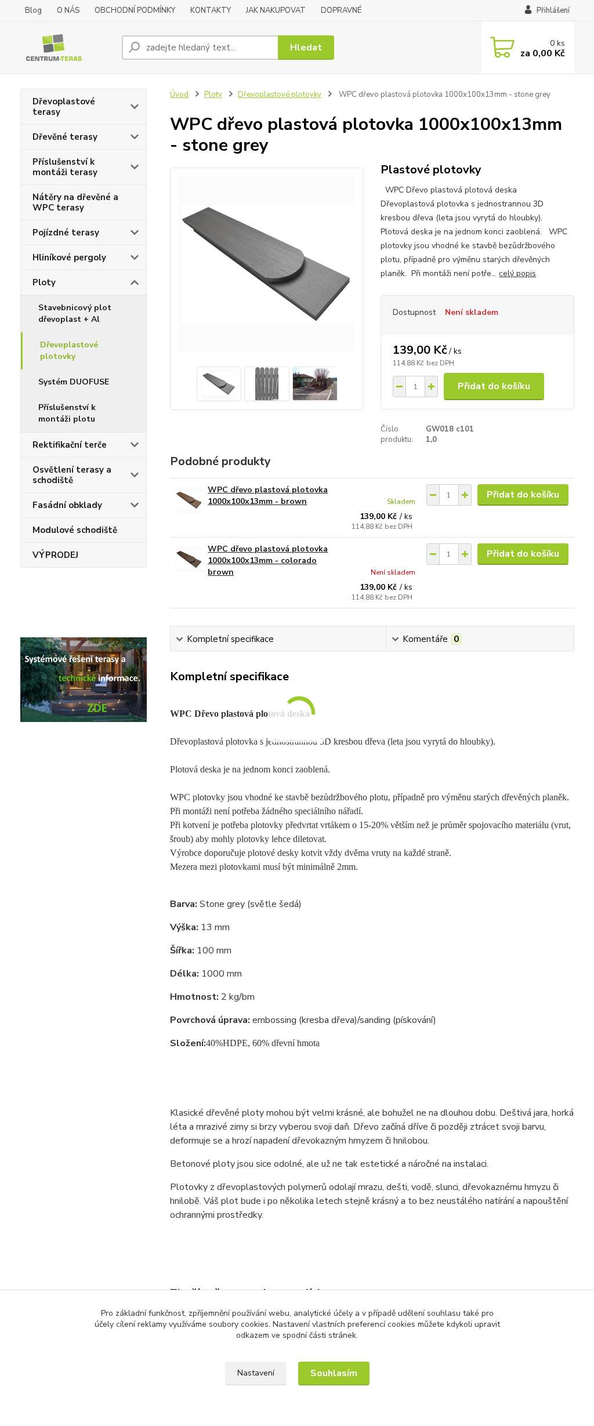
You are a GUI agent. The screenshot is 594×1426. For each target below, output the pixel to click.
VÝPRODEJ (55, 555)
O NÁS (68, 10)
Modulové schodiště (74, 530)
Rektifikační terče (69, 445)
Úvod (179, 94)
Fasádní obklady (67, 505)
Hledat (306, 47)
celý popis (517, 273)
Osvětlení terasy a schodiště (71, 475)
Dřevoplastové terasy (63, 107)
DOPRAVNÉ (341, 10)
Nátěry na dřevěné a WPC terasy (75, 202)
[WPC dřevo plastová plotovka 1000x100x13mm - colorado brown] (189, 559)
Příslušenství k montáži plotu (67, 413)
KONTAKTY (210, 10)
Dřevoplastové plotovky (69, 350)
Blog (33, 10)
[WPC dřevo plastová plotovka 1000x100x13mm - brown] (189, 500)
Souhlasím (333, 1373)
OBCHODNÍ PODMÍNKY (135, 10)
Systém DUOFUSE (73, 381)
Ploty (44, 282)
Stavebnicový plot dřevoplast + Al (74, 313)
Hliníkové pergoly (69, 257)
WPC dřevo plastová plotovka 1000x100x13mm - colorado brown (268, 560)
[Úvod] (66, 47)
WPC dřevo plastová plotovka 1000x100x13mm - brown (268, 495)
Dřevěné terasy (64, 137)
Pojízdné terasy (65, 232)
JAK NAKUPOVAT (276, 10)
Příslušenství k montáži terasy (64, 167)
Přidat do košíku (494, 386)
